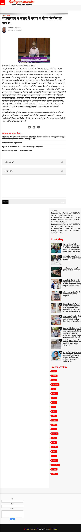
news (54, 469)
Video (54, 473)
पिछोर (54, 411)
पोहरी (54, 416)
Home (4, 15)
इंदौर (54, 371)
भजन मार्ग (55, 433)
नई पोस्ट (62, 202)
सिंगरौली (54, 460)
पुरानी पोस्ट (5, 202)
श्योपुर (54, 451)
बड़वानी (54, 420)
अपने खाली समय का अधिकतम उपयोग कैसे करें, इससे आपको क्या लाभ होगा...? (72, 258)
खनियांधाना (55, 384)
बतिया (54, 424)
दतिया (54, 398)
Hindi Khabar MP (32, 529)
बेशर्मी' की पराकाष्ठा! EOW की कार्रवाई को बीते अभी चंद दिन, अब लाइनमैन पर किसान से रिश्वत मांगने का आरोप (72, 343)
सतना (54, 456)
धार (53, 407)
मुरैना (54, 442)
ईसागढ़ (54, 375)
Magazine (55, 465)
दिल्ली (54, 402)
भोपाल (54, 438)
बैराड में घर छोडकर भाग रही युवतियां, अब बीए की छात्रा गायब (71, 269)
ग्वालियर (8, 15)
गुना (53, 389)
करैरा (54, 380)
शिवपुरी (54, 447)
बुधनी (54, 429)
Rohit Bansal (52, 529)
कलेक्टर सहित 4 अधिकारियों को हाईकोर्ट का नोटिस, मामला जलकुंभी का (71, 294)
